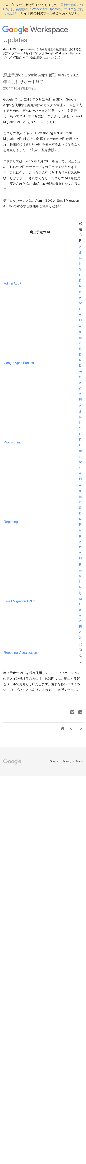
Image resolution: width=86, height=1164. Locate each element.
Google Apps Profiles (19, 363)
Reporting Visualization (20, 652)
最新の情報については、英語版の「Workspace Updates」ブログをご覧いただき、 (43, 9)
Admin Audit (12, 283)
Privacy (67, 761)
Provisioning (13, 442)
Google (54, 761)
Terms (79, 761)
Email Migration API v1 (20, 601)
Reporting (11, 522)
